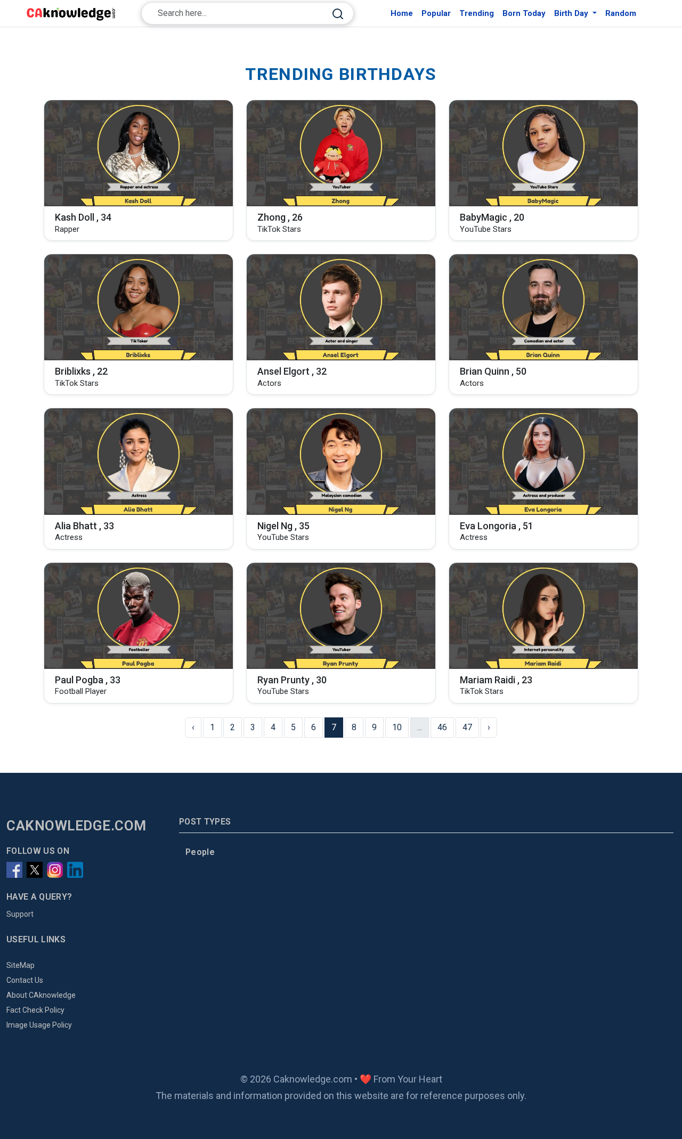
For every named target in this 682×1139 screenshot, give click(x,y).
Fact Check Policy (35, 1010)
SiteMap (20, 965)
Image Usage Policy (39, 1025)
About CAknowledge (41, 995)
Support (20, 914)
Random (620, 13)
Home (402, 13)
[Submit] (337, 13)
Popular (436, 13)
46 (442, 727)
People (200, 852)
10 (397, 727)
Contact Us (24, 980)
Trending (476, 13)
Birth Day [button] (572, 13)
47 (467, 727)
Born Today (524, 13)
